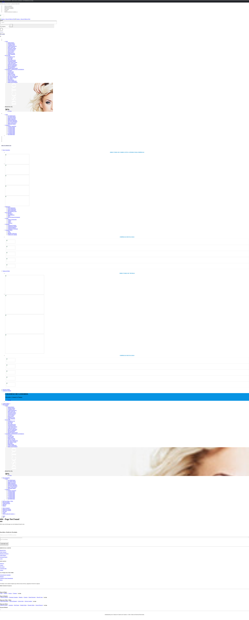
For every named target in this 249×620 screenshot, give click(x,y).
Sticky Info (10, 59)
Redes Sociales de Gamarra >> (11, 11)
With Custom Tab (11, 47)
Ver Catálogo (10, 111)
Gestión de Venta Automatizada (6, 578)
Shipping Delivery (13, 68)
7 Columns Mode (11, 132)
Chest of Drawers (39, 605)
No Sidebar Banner (12, 117)
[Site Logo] (15, 19)
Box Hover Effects (13, 76)
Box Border (10, 78)
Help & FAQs (3, 550)
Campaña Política (8, 230)
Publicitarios (7, 206)
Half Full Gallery (12, 64)
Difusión (2, 576)
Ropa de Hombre (8, 113)
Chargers (25, 597)
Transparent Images (12, 61)
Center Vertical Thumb (12, 62)
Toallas (9, 221)
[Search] (11, 25)
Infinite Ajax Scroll (12, 118)
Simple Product (11, 42)
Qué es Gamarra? (8, 6)
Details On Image (11, 74)
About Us (2, 563)
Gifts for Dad (20, 601)
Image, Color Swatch (12, 122)
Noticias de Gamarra (9, 8)
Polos (9, 231)
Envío (1, 580)
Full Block (10, 70)
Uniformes (7, 224)
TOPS (6, 41)
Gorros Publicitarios (12, 209)
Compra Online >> (8, 39)
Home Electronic (32, 597)
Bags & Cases (40, 597)
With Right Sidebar (12, 124)
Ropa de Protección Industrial (14, 217)
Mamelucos (10, 213)
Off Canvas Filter (12, 121)
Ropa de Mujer (8, 40)
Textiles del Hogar (8, 139)
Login (1, 558)
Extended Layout (11, 56)
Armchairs (11, 605)
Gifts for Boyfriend (4, 601)
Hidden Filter (12, 119)
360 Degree (11, 67)
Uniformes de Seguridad (13, 228)
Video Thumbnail (11, 54)
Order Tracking (3, 552)
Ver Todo (19, 593)
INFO (3, 1)
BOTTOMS (7, 55)
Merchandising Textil (12, 211)
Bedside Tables (23, 605)
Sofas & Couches (3, 605)
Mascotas (6, 140)
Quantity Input (11, 71)
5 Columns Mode (11, 129)
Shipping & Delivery (4, 553)
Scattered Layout (11, 53)
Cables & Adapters (4, 597)
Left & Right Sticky (12, 60)
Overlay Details (12, 81)
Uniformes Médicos (12, 227)
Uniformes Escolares (12, 225)
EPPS (9, 216)
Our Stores (2, 566)
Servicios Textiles (6, 389)
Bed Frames (16, 605)
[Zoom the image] (127, 159)
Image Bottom (11, 72)
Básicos (6, 141)
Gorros (9, 232)
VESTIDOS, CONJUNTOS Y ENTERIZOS (14, 69)
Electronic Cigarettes (13, 597)
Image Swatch (11, 52)
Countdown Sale (11, 45)
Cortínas (9, 220)
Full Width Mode (11, 134)
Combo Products (12, 46)
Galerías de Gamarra (7, 390)
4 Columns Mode (11, 128)
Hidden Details (11, 79)
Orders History (3, 555)
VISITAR (9, 400)
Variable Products (11, 43)
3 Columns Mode (11, 127)
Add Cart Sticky (11, 50)
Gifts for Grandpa (28, 601)
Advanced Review (11, 49)
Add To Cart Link (11, 75)
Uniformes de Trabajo (12, 226)
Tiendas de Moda (6, 271)
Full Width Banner (11, 115)
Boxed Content (12, 66)
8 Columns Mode (11, 133)
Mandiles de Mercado (12, 233)
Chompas (15, 593)
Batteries (21, 597)
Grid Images (10, 57)
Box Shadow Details (12, 77)
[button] (1, 20)
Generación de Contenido (5, 575)
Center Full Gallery (12, 63)
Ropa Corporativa (6, 150)
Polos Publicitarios (11, 207)
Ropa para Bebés (8, 138)
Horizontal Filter (12, 120)
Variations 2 (7, 125)
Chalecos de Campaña (12, 234)
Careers (1, 565)
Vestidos (5, 593)
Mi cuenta (7, 9)
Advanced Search (3, 557)
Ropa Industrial (8, 212)
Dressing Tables (31, 605)
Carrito (6, 10)
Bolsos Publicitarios (12, 210)
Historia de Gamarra (9, 7)
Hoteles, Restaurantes (12, 219)
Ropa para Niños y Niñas (10, 136)
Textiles (6, 218)
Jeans (1, 593)
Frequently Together (12, 48)
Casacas (10, 593)
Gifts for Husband (13, 601)
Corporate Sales (3, 568)
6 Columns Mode (11, 131)
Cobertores (10, 223)
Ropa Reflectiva (11, 214)
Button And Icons (12, 82)
